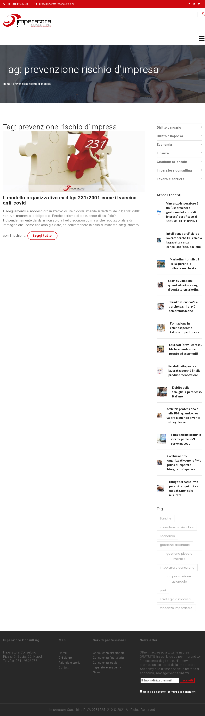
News (96, 672)
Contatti (64, 667)
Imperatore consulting (174, 170)
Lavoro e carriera (171, 179)
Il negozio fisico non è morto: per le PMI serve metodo (186, 439)
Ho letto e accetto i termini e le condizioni (169, 692)
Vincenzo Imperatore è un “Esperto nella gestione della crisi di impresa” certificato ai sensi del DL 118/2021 (182, 212)
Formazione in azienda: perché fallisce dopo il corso (184, 328)
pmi (163, 590)
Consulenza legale (105, 663)
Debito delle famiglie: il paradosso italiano (187, 392)
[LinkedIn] (195, 4)
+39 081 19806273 (17, 4)
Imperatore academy (107, 667)
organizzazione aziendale (179, 579)
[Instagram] (200, 4)
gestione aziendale (175, 545)
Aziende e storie (69, 663)
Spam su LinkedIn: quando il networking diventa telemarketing (184, 285)
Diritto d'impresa (170, 136)
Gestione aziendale (172, 162)
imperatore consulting (177, 567)
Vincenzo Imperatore (176, 608)
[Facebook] (190, 4)
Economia (164, 144)
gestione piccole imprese (179, 556)
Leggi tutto (42, 235)
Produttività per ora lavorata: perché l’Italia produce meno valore (184, 370)
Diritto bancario (169, 127)
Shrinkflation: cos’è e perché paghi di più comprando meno (183, 306)
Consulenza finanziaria (108, 658)
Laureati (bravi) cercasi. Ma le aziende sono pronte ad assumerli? (185, 349)
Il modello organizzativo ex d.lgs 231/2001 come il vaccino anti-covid (70, 200)
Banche (166, 518)
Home (6, 84)
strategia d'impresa (175, 599)
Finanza (163, 153)
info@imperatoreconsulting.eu (56, 4)
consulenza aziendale (177, 527)
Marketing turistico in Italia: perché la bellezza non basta (185, 263)
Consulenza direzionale (109, 653)
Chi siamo (65, 658)
